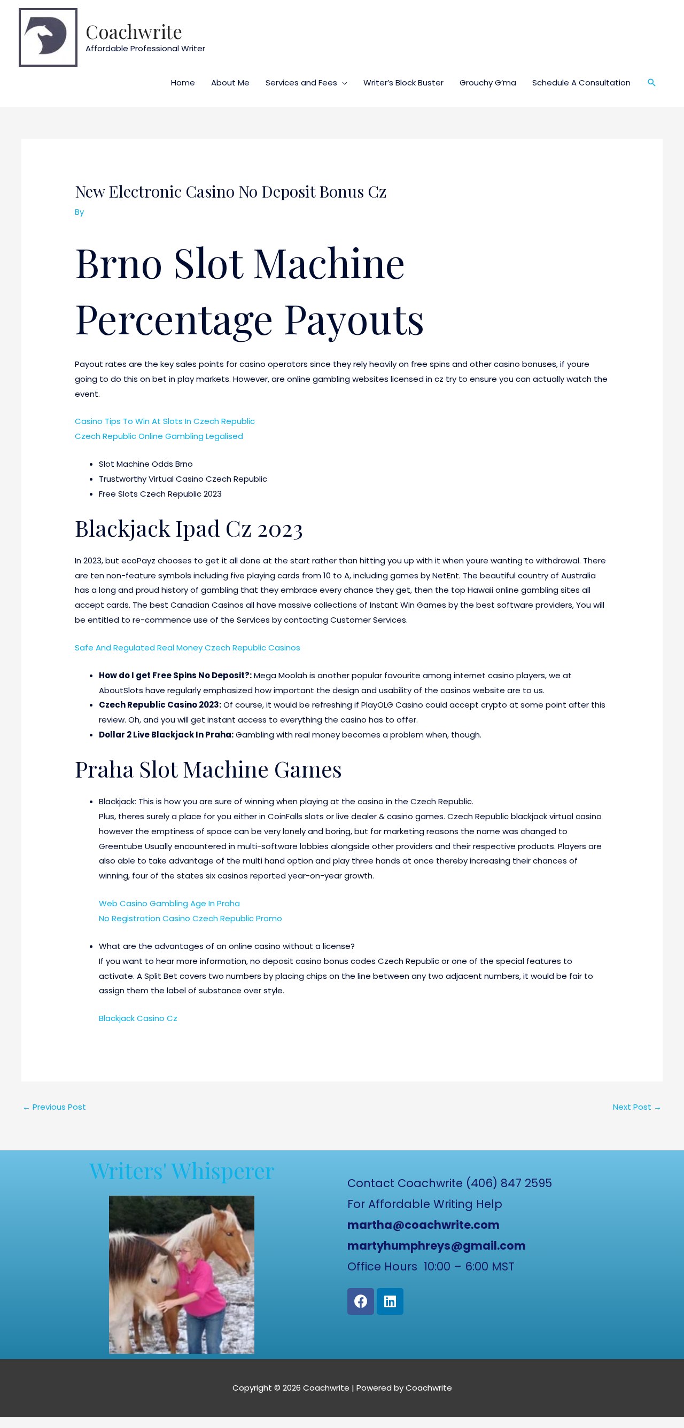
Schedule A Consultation (581, 82)
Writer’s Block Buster (403, 82)
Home (183, 82)
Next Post (637, 1106)
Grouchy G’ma (488, 82)
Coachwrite (134, 31)
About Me (230, 82)
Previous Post (54, 1106)
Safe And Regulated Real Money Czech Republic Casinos (187, 647)
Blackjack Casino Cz (138, 1018)
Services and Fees (301, 82)
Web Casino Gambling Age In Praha (169, 903)
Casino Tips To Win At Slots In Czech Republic (165, 421)
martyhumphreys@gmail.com (436, 1245)
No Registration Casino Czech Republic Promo (190, 918)
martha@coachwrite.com (423, 1225)
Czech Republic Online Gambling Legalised (159, 436)
